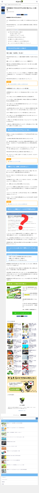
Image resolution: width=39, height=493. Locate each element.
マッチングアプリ (4, 479)
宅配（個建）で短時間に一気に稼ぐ (15, 33)
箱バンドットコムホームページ (22, 313)
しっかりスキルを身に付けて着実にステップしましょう (19, 43)
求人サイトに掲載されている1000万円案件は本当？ (18, 41)
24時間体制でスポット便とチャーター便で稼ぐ (17, 35)
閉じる (17, 29)
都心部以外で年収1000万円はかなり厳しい (17, 37)
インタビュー (4, 477)
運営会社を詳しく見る (22, 410)
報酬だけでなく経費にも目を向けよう (16, 39)
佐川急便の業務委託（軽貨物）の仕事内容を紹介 (18, 84)
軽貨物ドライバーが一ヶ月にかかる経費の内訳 (18, 204)
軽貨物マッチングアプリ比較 (14, 161)
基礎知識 (9, 321)
